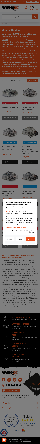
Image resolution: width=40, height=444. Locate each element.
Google (8, 211)
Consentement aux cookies (4, 440)
